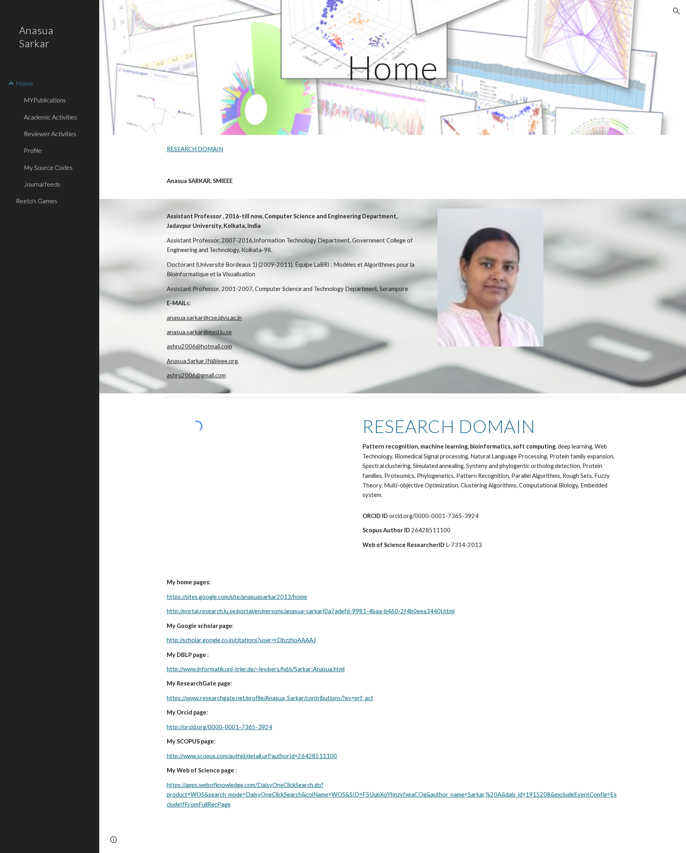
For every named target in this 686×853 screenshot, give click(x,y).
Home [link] (24, 83)
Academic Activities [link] (50, 117)
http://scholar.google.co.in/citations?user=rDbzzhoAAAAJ (241, 640)
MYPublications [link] (45, 100)
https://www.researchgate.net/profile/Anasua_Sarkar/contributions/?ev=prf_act (270, 698)
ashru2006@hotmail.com (199, 346)
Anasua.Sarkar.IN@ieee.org (202, 361)
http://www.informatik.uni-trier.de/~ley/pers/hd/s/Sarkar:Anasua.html (256, 669)
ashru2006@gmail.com (196, 375)
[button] (676, 11)
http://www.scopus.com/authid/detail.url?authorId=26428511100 (252, 756)
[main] (393, 67)
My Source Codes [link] (48, 167)
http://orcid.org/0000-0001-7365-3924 (219, 727)
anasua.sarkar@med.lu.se (199, 332)
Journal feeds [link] (42, 184)
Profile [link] (33, 150)
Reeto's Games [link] (36, 200)
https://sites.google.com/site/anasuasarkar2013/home (237, 596)
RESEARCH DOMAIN (195, 149)
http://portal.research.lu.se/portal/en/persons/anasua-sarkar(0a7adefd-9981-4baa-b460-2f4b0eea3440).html (311, 611)
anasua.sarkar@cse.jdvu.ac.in (204, 317)
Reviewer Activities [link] (50, 133)
